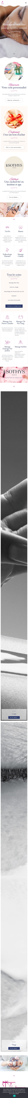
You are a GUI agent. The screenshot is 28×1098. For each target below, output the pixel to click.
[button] (14, 282)
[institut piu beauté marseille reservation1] (14, 81)
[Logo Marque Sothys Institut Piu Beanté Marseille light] (14, 175)
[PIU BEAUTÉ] (2, 2)
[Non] (26, 1092)
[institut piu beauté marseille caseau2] (14, 128)
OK (14, 1095)
